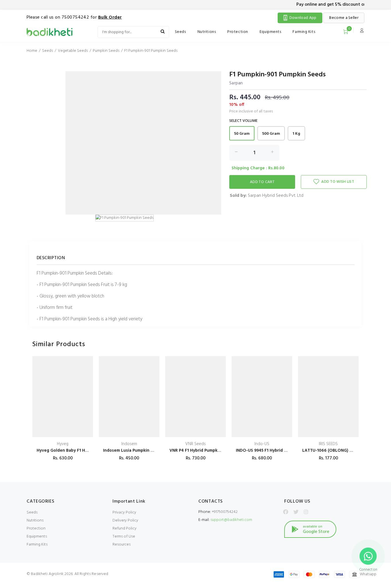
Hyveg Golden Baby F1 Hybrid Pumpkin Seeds (82, 450)
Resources (121, 544)
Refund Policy (124, 528)
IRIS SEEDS (328, 444)
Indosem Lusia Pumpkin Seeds (133, 450)
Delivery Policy (125, 520)
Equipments (270, 32)
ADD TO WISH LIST (337, 182)
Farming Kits (304, 32)
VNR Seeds (195, 444)
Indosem (129, 444)
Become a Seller (343, 18)
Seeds (180, 32)
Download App (303, 18)
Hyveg (62, 444)
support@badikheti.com (231, 520)
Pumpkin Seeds (106, 50)
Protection (237, 32)
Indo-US (261, 444)
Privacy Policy (124, 512)
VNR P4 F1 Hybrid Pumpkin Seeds (201, 450)
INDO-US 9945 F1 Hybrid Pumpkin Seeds (275, 450)
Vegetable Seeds (73, 50)
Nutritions (207, 32)
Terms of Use (123, 536)
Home (32, 50)
